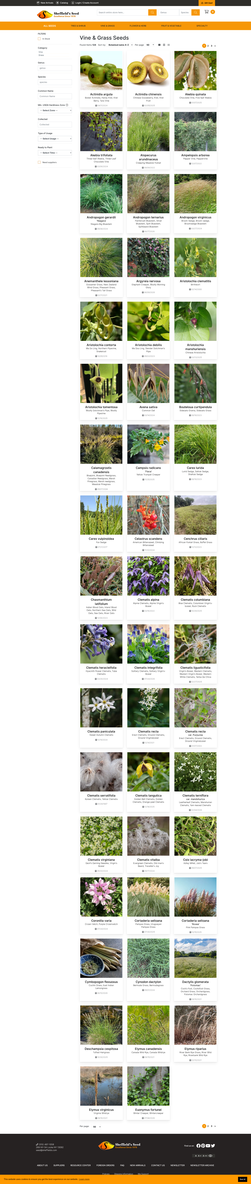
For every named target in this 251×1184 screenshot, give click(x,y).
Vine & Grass (108, 25)
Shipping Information (123, 1174)
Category (42, 48)
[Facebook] (198, 1145)
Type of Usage (45, 133)
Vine (41, 52)
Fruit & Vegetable (171, 25)
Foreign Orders (105, 1165)
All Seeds (50, 25)
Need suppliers (49, 162)
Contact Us (158, 1165)
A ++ (205, 1155)
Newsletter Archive (202, 1165)
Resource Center (80, 1165)
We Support (143, 1174)
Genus (41, 62)
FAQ (122, 1165)
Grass (41, 55)
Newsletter (178, 1165)
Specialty (202, 25)
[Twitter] (213, 1145)
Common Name (45, 91)
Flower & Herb (138, 25)
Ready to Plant (45, 147)
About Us (42, 1165)
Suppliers (59, 1165)
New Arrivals (137, 1165)
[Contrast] (211, 1155)
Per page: (84, 1126)
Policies (106, 1174)
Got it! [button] (243, 1179)
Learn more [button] (84, 1179)
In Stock (46, 39)
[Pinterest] (203, 1145)
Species (42, 76)
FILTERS (42, 33)
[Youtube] (208, 1145)
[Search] (152, 12)
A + (199, 1155)
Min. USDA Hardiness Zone (51, 105)
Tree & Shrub (78, 25)
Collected (42, 119)
